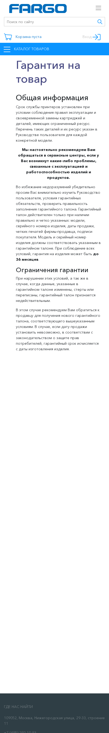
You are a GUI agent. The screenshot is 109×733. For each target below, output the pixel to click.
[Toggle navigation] (91, 6)
